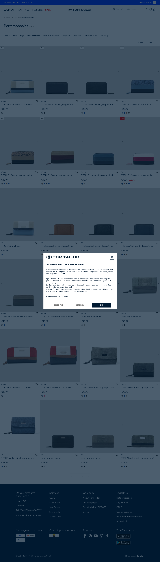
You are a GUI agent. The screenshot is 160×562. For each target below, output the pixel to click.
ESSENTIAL (58, 305)
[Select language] (112, 257)
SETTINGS (80, 305)
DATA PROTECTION (53, 297)
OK (101, 305)
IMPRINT (65, 297)
